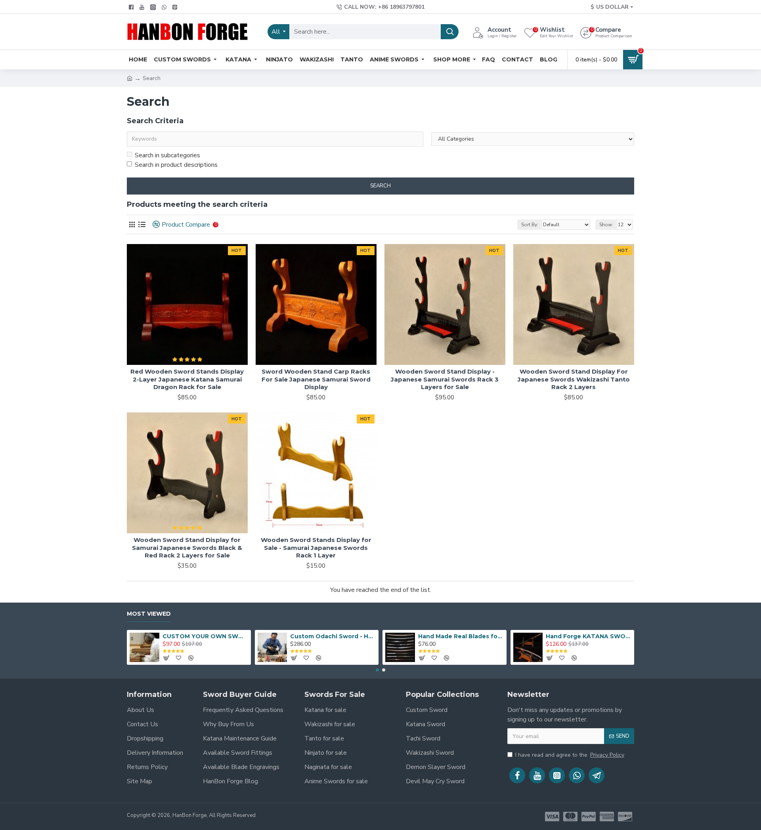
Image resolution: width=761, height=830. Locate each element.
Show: (606, 224)
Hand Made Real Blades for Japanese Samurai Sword (461, 636)
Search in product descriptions (176, 164)
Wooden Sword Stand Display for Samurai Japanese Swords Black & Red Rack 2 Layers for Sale (187, 547)
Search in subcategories (167, 155)
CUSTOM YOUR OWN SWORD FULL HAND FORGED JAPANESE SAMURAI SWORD (205, 636)
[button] (377, 670)
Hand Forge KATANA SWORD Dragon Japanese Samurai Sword (588, 636)
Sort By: (529, 224)
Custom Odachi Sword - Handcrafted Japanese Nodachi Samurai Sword (333, 636)
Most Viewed (149, 614)
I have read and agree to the (569, 755)
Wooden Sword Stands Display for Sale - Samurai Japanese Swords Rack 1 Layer (316, 547)
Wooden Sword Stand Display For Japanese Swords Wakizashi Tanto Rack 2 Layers (574, 379)
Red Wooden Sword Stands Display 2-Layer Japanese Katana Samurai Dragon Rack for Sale (187, 379)
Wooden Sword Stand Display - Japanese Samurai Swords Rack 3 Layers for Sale (445, 379)
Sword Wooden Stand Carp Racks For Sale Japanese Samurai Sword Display (316, 379)
